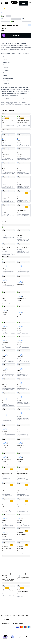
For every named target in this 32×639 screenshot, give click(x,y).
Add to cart (16, 35)
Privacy (7, 612)
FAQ (27, 615)
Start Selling (5, 619)
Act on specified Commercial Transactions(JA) (12, 615)
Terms (12, 612)
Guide (2, 612)
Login (23, 3)
